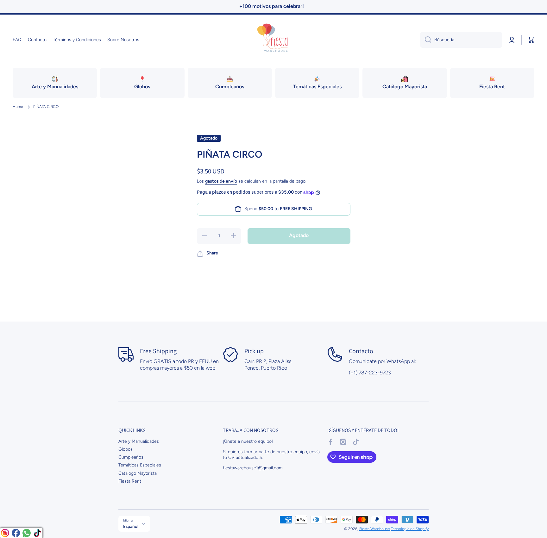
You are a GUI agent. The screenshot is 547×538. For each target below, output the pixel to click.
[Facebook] (16, 533)
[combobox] (461, 40)
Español (130, 526)
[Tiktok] (37, 533)
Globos (125, 449)
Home (18, 106)
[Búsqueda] (425, 40)
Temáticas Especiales (139, 465)
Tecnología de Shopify (410, 529)
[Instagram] (5, 533)
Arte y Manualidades (138, 441)
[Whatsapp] (27, 533)
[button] (531, 40)
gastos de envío (221, 181)
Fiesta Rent (129, 481)
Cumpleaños (130, 457)
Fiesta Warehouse (374, 529)
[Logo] (273, 40)
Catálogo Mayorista (137, 473)
